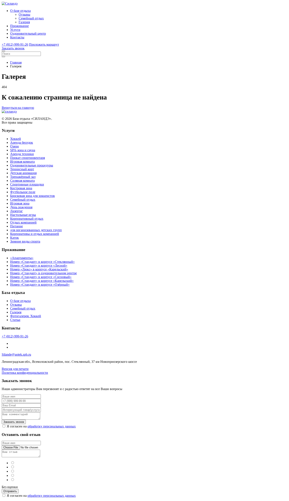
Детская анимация (23, 173)
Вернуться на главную (18, 107)
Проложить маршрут (44, 44)
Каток (14, 237)
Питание (16, 226)
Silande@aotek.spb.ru (16, 354)
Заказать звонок (13, 48)
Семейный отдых (31, 18)
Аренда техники (22, 154)
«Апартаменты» (21, 258)
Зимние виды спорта (25, 241)
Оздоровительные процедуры (31, 165)
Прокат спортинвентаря (27, 158)
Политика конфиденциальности (25, 372)
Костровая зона (21, 188)
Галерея (24, 22)
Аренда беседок (21, 142)
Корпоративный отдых (26, 218)
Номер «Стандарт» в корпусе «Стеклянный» (42, 261)
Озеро (14, 146)
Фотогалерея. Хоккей (25, 316)
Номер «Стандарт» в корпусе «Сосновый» (41, 277)
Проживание (19, 26)
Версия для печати (15, 369)
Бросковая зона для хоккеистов (32, 196)
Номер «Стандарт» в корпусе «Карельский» (42, 281)
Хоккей (15, 139)
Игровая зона (19, 203)
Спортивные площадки (27, 184)
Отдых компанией (23, 222)
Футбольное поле (22, 192)
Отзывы (24, 14)
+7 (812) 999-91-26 (15, 44)
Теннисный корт (22, 169)
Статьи (15, 320)
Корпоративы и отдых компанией (34, 234)
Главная (16, 62)
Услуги (15, 29)
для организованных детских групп (36, 230)
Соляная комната (22, 180)
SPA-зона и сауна (22, 150)
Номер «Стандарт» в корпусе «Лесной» (38, 265)
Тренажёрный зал (23, 177)
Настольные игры (23, 215)
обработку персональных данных (52, 426)
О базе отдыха (20, 10)
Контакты (17, 37)
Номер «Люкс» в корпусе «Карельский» (39, 269)
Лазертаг (16, 211)
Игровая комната (22, 161)
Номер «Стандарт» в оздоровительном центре (43, 273)
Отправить (10, 491)
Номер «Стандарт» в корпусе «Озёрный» (40, 284)
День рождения (21, 207)
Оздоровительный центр (28, 33)
